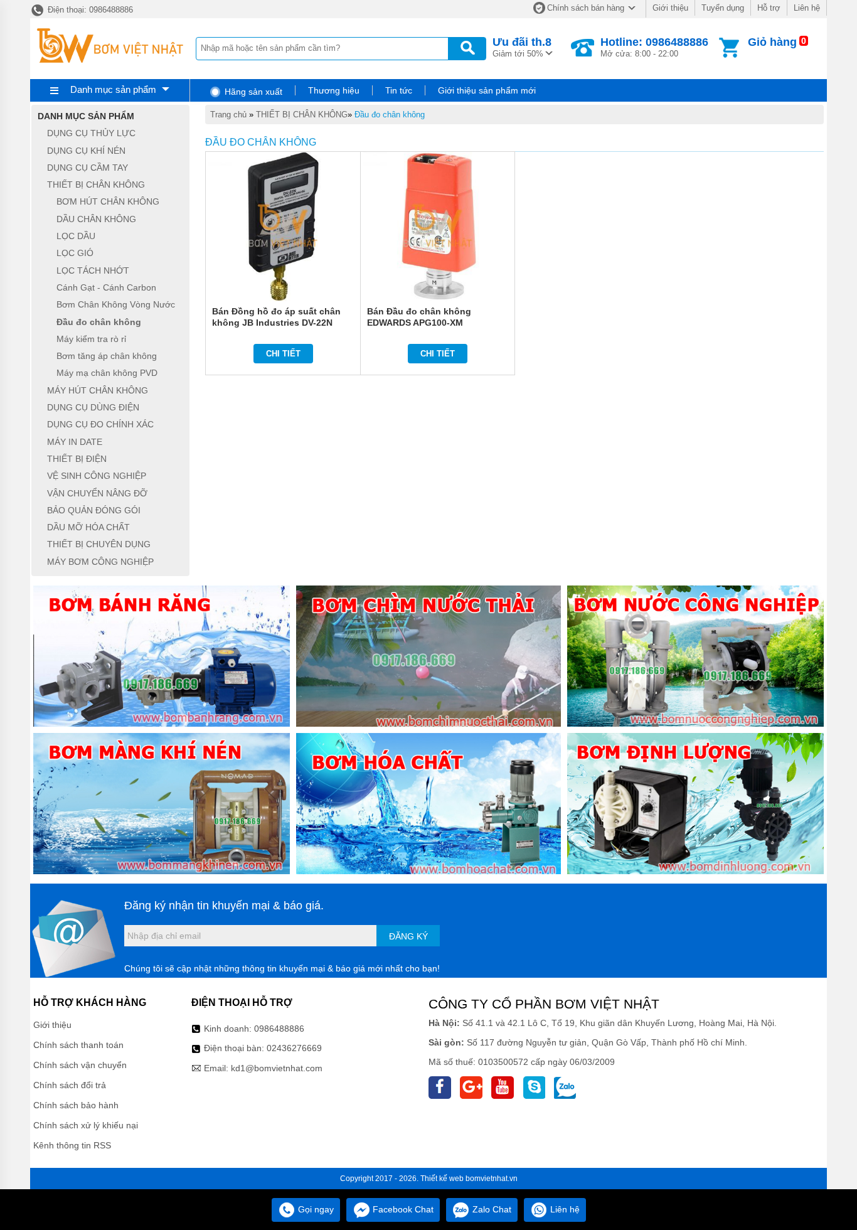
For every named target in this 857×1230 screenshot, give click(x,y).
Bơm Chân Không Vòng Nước (115, 305)
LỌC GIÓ (74, 254)
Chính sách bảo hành (76, 1105)
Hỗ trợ (768, 8)
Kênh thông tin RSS (72, 1145)
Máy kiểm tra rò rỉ (91, 339)
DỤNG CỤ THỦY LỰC (91, 134)
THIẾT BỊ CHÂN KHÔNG (302, 114)
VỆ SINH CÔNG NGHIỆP (96, 476)
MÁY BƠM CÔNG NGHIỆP (100, 562)
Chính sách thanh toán (78, 1045)
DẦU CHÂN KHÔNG (96, 219)
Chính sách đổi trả (69, 1085)
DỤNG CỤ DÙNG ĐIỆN (93, 407)
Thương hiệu (333, 90)
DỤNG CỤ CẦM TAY (87, 168)
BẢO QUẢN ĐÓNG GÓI (94, 510)
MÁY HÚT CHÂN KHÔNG (97, 390)
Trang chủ (228, 114)
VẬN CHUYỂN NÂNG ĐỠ (97, 493)
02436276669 (294, 1048)
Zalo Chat (490, 1209)
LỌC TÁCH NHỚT (92, 270)
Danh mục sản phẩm (113, 89)
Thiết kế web (442, 1178)
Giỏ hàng (772, 42)
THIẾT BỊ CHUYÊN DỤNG (99, 545)
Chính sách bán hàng (585, 8)
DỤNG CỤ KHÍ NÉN (86, 151)
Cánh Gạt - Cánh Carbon (106, 287)
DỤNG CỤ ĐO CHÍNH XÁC (100, 425)
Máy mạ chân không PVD (106, 373)
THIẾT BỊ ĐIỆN (77, 459)
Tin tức (398, 90)
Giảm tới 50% (521, 47)
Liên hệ (807, 8)
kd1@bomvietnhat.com (276, 1068)
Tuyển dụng (722, 8)
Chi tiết (283, 353)
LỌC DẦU (75, 236)
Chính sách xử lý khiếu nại (85, 1125)
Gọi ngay (314, 1209)
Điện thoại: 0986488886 (89, 9)
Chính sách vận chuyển (80, 1065)
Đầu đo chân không (389, 114)
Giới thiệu (670, 8)
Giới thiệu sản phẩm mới (487, 90)
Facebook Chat (402, 1209)
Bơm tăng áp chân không (106, 356)
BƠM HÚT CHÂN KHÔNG (107, 202)
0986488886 (279, 1029)
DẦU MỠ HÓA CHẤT (88, 527)
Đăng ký (408, 936)
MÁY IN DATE (74, 442)
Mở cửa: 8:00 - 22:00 (654, 47)
